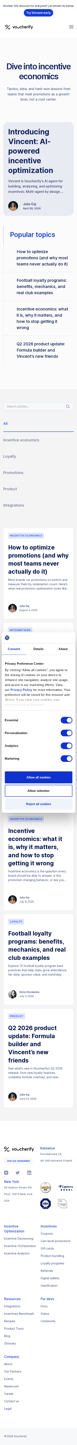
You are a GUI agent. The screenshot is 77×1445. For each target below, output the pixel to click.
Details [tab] (38, 648)
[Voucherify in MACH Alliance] (47, 1187)
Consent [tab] (14, 648)
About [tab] (63, 648)
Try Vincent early (38, 12)
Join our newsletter (18, 1160)
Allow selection (38, 790)
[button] (71, 26)
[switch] (66, 733)
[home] (18, 27)
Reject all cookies (38, 803)
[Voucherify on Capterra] (65, 1187)
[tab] (38, 425)
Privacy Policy (21, 690)
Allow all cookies (38, 777)
